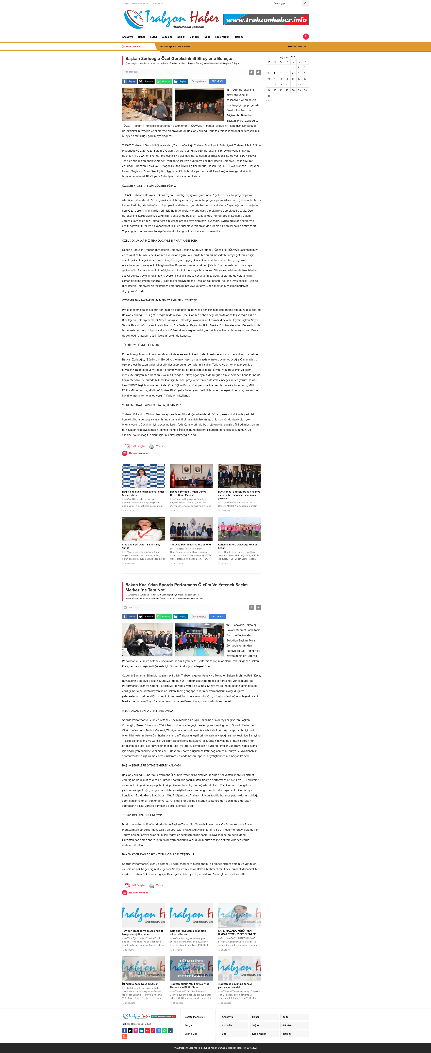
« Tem (269, 100)
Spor (195, 594)
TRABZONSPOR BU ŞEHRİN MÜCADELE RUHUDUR (189, 46)
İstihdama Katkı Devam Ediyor (140, 984)
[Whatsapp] (164, 1030)
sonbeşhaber (163, 63)
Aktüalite (144, 63)
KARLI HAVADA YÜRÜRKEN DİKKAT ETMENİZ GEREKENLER (237, 932)
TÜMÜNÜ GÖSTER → (298, 46)
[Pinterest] (153, 1030)
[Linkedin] (141, 1030)
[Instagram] (136, 1030)
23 (305, 84)
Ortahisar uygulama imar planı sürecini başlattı (188, 932)
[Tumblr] (170, 1030)
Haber (153, 63)
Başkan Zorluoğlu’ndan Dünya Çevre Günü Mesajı (188, 493)
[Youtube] (147, 1030)
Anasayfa (132, 63)
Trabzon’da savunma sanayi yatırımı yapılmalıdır (235, 985)
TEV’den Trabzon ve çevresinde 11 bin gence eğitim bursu (142, 932)
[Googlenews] (158, 1030)
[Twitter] (130, 1030)
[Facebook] (124, 1030)
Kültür (159, 594)
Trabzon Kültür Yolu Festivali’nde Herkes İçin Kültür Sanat (189, 985)
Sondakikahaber (177, 63)
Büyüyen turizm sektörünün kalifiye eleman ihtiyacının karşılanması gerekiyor (239, 495)
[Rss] (124, 1036)
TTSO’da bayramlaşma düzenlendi (190, 544)
